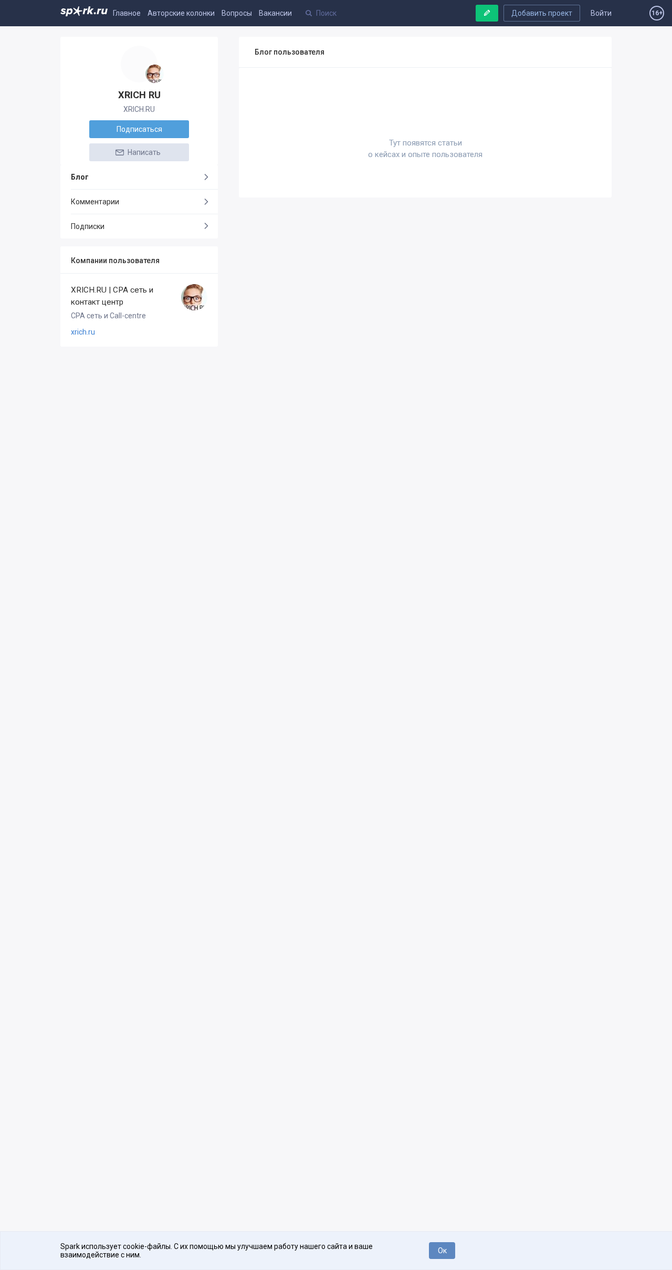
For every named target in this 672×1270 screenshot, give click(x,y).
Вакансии (275, 13)
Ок (442, 1250)
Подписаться (139, 129)
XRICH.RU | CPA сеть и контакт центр (112, 296)
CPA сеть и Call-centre (108, 315)
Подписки (87, 226)
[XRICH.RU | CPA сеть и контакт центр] (154, 74)
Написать (143, 152)
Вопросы (237, 13)
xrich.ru (83, 332)
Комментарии (95, 201)
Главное (127, 13)
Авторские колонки (181, 13)
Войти (601, 13)
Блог (80, 177)
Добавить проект (541, 13)
